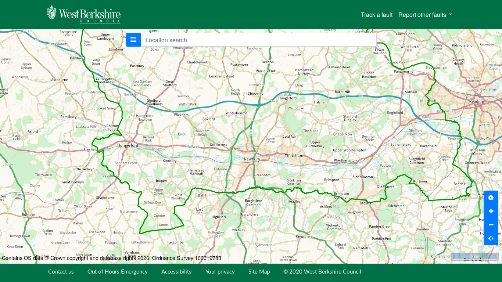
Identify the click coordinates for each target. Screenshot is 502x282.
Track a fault (376, 14)
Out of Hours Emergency (117, 272)
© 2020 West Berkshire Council (322, 272)
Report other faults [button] (423, 14)
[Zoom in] (491, 211)
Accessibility (176, 272)
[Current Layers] (133, 40)
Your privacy (220, 272)
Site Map (259, 272)
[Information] (491, 198)
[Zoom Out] (491, 225)
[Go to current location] (491, 238)
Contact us (61, 272)
